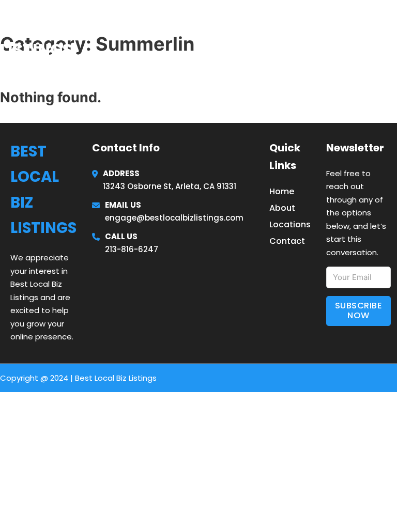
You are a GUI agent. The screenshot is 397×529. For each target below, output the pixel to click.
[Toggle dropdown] (393, 36)
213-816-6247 (131, 249)
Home (269, 35)
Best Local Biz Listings (63, 35)
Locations (319, 35)
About (282, 208)
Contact (287, 241)
